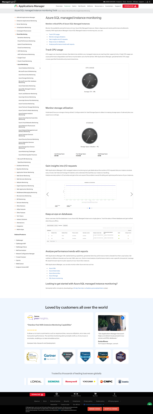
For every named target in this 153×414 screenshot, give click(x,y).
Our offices (76, 404)
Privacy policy (88, 401)
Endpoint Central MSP (22, 267)
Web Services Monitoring (24, 179)
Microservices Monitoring (24, 196)
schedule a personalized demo (94, 288)
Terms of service (55, 401)
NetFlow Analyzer (21, 250)
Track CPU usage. (54, 34)
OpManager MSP (21, 243)
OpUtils (18, 260)
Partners (129, 1)
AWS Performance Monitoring (26, 54)
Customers (109, 6)
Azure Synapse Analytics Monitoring (26, 114)
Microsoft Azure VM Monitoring (27, 71)
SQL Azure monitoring (56, 278)
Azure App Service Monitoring (27, 97)
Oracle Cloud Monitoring (25, 61)
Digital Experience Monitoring (25, 185)
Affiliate (135, 1)
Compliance (76, 401)
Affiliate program (113, 401)
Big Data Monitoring (22, 169)
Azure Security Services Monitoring (29, 139)
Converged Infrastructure (24, 31)
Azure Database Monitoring (26, 68)
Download (129, 6)
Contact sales (65, 404)
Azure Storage (53, 276)
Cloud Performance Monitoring (26, 41)
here (60, 410)
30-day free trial (78, 288)
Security (66, 401)
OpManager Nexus (21, 247)
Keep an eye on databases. (57, 42)
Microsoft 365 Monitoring (25, 159)
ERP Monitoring (21, 199)
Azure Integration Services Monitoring (26, 143)
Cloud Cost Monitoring (24, 47)
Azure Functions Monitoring (26, 103)
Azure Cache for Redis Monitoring (28, 110)
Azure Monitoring (23, 64)
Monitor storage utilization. (57, 37)
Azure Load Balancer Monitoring (28, 93)
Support (118, 6)
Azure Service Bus (54, 273)
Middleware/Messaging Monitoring (27, 192)
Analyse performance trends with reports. (62, 44)
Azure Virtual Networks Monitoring (28, 122)
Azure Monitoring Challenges (27, 151)
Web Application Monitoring (25, 189)
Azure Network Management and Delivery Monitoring (28, 131)
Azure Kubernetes (54, 271)
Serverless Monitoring (24, 37)
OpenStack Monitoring (24, 162)
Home (59, 10)
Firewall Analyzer (21, 257)
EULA (45, 401)
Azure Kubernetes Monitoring (27, 86)
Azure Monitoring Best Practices (28, 155)
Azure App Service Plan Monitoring (28, 100)
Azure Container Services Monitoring (26, 135)
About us (37, 401)
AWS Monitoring (22, 51)
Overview (59, 6)
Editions (90, 6)
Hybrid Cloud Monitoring (25, 44)
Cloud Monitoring (22, 34)
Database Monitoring (23, 165)
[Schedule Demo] (149, 404)
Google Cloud (22, 57)
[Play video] (122, 317)
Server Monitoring (22, 24)
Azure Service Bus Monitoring (27, 74)
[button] (87, 208)
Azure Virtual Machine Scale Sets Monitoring (28, 118)
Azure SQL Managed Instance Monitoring (27, 89)
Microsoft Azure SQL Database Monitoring (27, 82)
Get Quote (82, 6)
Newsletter (54, 404)
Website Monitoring (22, 182)
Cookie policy (100, 401)
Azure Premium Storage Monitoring (29, 107)
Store (124, 1)
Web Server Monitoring (23, 175)
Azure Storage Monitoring (26, 78)
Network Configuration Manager (25, 253)
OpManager (19, 240)
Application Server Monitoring (25, 172)
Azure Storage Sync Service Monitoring (26, 147)
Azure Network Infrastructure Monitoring (27, 126)
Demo (74, 6)
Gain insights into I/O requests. (58, 39)
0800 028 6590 (109, 1)
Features (67, 6)
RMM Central (20, 263)
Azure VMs (52, 268)
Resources (99, 6)
